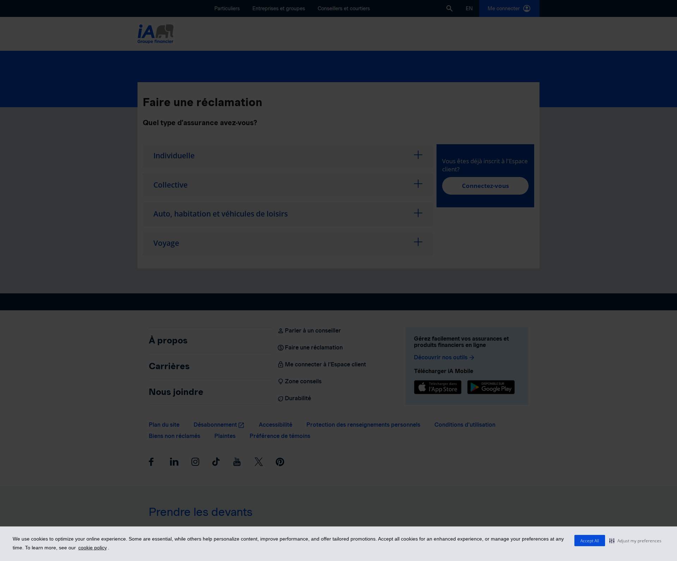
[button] (635, 540)
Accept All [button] (589, 541)
